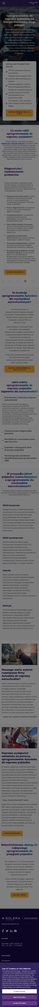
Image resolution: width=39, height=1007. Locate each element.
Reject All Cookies (19, 997)
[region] (19, 985)
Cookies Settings (19, 991)
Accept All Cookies (19, 1003)
